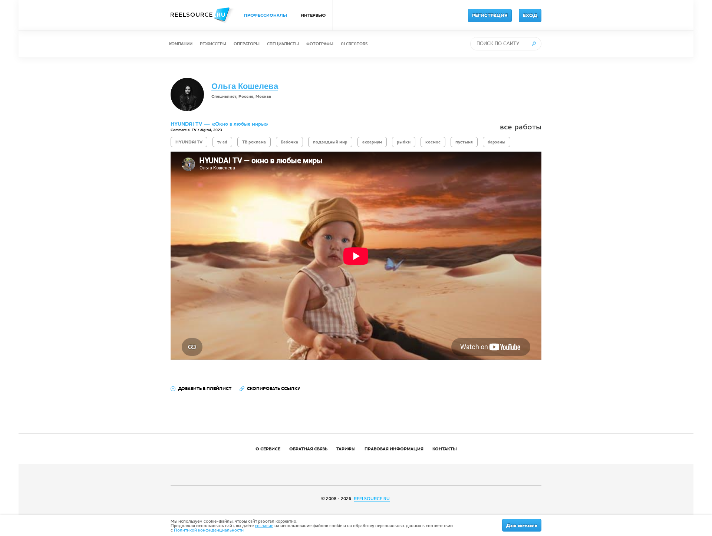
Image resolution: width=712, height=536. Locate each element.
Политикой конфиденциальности (209, 530)
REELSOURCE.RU (372, 499)
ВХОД (530, 15)
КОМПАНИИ (180, 44)
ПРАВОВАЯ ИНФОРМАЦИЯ (394, 449)
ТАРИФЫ (346, 449)
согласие (264, 526)
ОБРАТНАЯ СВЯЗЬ (308, 449)
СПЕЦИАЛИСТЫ (283, 44)
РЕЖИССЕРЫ (213, 44)
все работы (520, 127)
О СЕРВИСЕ (268, 449)
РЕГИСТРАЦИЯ (490, 15)
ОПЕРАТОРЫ (247, 44)
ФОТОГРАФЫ (319, 44)
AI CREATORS (354, 44)
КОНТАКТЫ (444, 449)
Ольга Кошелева (244, 86)
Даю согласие (521, 525)
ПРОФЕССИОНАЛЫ (265, 15)
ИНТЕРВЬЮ (313, 15)
